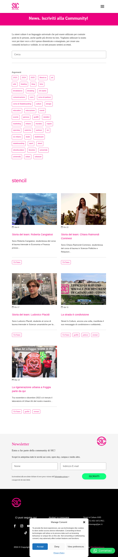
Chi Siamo (16, 262)
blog (33, 84)
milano (28, 124)
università (17, 157)
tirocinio (32, 150)
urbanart (38, 157)
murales (39, 124)
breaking (30, 91)
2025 (33, 78)
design (48, 104)
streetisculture (18, 150)
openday (16, 130)
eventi (42, 110)
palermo (28, 130)
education (17, 110)
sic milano (17, 137)
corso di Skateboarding (22, 104)
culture (38, 104)
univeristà (43, 150)
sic (48, 130)
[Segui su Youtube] (29, 526)
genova (26, 117)
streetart (95, 335)
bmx (41, 84)
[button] (84, 522)
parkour (39, 130)
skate (28, 137)
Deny (56, 546)
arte (14, 84)
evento (15, 117)
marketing (17, 124)
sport (31, 143)
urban (27, 157)
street (40, 143)
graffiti (36, 117)
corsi (32, 97)
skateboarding (18, 143)
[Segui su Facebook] (15, 526)
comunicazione (19, 97)
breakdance (17, 91)
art (52, 78)
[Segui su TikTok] (26, 533)
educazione (30, 110)
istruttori (46, 117)
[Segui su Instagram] (22, 526)
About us (42, 78)
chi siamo (42, 91)
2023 (15, 78)
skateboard (39, 137)
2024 (24, 78)
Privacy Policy (59, 553)
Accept (40, 546)
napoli (49, 124)
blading (24, 84)
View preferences (76, 546)
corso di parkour (44, 97)
